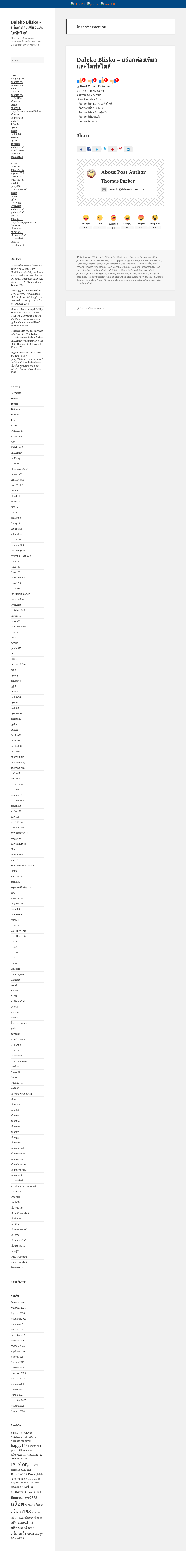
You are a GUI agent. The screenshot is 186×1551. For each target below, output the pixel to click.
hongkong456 (18, 245)
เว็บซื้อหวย (16, 1218)
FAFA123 (15, 501)
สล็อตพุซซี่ (16, 1142)
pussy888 (16, 107)
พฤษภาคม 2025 (18, 1383)
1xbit (13, 420)
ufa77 (14, 941)
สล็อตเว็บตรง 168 (19, 1164)
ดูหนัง (13, 1028)
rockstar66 (16, 778)
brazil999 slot (18, 479)
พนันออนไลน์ (17, 1082)
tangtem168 (17, 903)
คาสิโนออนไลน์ (18, 1001)
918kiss (15, 163)
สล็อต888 (15, 101)
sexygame (16, 838)
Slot (13, 849)
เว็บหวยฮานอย (18, 1245)
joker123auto (18, 577)
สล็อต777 (36, 1512)
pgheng (14, 675)
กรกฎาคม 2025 (18, 1373)
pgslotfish (16, 718)
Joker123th (16, 583)
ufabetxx (15, 968)
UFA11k (15, 925)
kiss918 (15, 137)
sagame (15, 789)
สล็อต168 (15, 1104)
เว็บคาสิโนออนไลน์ (20, 1213)
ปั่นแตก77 (16, 1077)
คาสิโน (14, 995)
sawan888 (16, 805)
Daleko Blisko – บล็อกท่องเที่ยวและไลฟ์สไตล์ (27, 27)
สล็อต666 (15, 1120)
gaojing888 (16, 528)
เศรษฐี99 (15, 1251)
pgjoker (15, 686)
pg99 (13, 199)
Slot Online (17, 854)
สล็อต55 (15, 1110)
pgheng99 (16, 680)
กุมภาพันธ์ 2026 (18, 1335)
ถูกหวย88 (15, 1033)
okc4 (13, 637)
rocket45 (15, 773)
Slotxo (14, 870)
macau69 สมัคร (18, 626)
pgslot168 (15, 1470)
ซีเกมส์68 (15, 1017)
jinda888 (15, 566)
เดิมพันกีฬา (16, 1202)
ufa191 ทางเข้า (18, 930)
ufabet (14, 963)
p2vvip (14, 642)
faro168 (15, 241)
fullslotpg (16, 202)
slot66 (14, 88)
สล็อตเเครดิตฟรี (18, 1169)
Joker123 (15, 572)
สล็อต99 (15, 1131)
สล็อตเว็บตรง (17, 81)
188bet (14, 403)
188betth (15, 143)
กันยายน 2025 (18, 1362)
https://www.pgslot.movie (23, 222)
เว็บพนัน (15, 1224)
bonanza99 (17, 474)
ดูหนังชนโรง (17, 218)
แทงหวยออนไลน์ (19, 1262)
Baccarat (15, 463)
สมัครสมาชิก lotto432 (21, 1093)
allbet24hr (16, 452)
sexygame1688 (18, 843)
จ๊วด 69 (14, 1006)
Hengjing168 (17, 78)
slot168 (14, 860)
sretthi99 (15, 881)
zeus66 (14, 990)
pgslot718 (16, 697)
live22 (38, 1454)
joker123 (15, 75)
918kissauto (17, 431)
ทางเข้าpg (16, 1044)
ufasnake (15, 979)
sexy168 (15, 816)
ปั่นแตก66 (16, 225)
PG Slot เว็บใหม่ (18, 664)
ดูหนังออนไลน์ (17, 147)
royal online (17, 784)
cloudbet (15, 496)
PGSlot (14, 691)
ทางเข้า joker (17, 150)
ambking (15, 458)
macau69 (16, 621)
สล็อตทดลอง (17, 117)
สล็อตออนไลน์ (17, 1148)
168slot (14, 398)
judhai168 (16, 98)
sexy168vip (17, 822)
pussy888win (18, 767)
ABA (13, 441)
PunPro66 (16, 735)
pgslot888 (16, 134)
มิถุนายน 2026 (18, 1313)
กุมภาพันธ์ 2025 (18, 1400)
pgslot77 (15, 702)
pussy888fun (17, 756)
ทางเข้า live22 (18, 1039)
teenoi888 (16, 909)
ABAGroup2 (17, 447)
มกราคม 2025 (18, 1405)
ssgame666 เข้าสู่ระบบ (21, 887)
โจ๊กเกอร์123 (17, 156)
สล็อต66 (15, 1115)
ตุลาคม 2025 (17, 1356)
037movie (16, 392)
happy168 (16, 539)
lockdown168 (18, 610)
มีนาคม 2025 (17, 1394)
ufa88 (14, 947)
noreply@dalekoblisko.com (126, 189)
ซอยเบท (15, 1012)
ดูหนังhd (15, 215)
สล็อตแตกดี (16, 1175)
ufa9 (13, 957)
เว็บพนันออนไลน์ (19, 1229)
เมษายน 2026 (17, 1324)
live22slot (16, 205)
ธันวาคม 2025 (18, 1345)
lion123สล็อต (17, 599)
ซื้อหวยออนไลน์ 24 (20, 1023)
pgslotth (15, 724)
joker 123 (16, 176)
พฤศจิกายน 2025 (19, 1351)
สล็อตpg (15, 1137)
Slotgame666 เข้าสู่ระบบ (23, 865)
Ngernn (102, 273)
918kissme (16, 436)
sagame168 (16, 795)
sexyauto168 (17, 827)
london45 (16, 615)
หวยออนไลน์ (17, 238)
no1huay (111, 273)
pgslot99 (15, 708)
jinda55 (15, 561)
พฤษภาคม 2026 (18, 1318)
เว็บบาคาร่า (16, 228)
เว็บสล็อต (15, 1234)
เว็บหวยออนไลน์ (18, 235)
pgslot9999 (16, 713)
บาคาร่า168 (17, 1055)
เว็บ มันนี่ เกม (17, 1207)
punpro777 (17, 231)
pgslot (14, 104)
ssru (13, 892)
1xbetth (15, 124)
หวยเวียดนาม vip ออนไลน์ (23, 1186)
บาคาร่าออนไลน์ (19, 189)
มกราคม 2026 (18, 1340)
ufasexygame (17, 974)
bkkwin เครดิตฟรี (19, 469)
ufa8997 (15, 952)
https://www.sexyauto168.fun (26, 111)
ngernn (15, 632)
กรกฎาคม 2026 (18, 1307)
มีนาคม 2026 (17, 1329)
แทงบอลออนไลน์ (19, 1256)
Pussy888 (16, 751)
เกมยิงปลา (16, 1191)
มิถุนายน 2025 (18, 1378)
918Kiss (15, 425)
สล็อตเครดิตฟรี (18, 1153)
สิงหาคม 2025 (18, 1367)
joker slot (16, 153)
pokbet (14, 729)
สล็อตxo (15, 114)
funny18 (15, 523)
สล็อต (13, 1099)
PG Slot (14, 659)
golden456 (16, 534)
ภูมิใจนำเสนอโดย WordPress (91, 308)
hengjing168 (17, 545)
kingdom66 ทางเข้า (20, 593)
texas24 (15, 919)
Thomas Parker (118, 181)
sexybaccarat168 (19, 832)
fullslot (14, 512)
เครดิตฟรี (15, 1196)
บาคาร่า (15, 1050)
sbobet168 (16, 811)
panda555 (16, 648)
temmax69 (16, 914)
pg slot (14, 140)
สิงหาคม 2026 (18, 1302)
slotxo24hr (16, 876)
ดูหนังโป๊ (15, 121)
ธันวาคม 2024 (18, 1411)
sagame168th (18, 173)
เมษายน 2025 (17, 1389)
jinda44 (15, 91)
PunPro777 (17, 740)
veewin (14, 985)
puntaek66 (16, 746)
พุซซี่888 (15, 183)
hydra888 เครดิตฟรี (21, 555)
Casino (14, 490)
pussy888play (18, 762)
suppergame (17, 898)
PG (12, 653)
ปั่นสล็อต (15, 1066)
